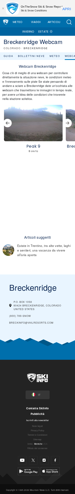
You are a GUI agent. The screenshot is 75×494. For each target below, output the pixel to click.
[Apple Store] (50, 470)
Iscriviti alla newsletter (37, 420)
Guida (8, 56)
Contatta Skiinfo (37, 408)
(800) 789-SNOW (20, 315)
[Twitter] (33, 460)
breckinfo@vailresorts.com (31, 322)
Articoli (54, 22)
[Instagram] (44, 460)
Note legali (37, 425)
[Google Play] (28, 470)
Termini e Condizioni (37, 434)
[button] (69, 22)
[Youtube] (22, 460)
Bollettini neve (31, 56)
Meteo (18, 22)
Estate (43, 32)
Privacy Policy (37, 430)
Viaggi (36, 22)
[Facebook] (55, 460)
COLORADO (12, 48)
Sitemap (37, 439)
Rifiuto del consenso (37, 448)
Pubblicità (37, 414)
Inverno (28, 32)
